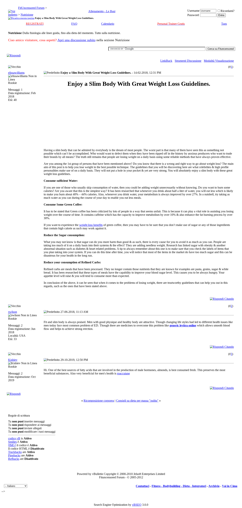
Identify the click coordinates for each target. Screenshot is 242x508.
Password (193, 15)
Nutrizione (27, 14)
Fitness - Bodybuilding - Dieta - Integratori (179, 486)
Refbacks (13, 458)
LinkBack (166, 60)
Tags (224, 23)
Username (193, 10)
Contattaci (142, 486)
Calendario (107, 23)
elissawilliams (16, 72)
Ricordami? (227, 10)
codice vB (14, 438)
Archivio (214, 486)
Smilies (12, 441)
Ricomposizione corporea (99, 400)
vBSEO (136, 504)
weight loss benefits (91, 225)
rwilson (12, 311)
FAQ (74, 23)
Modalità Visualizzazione (219, 60)
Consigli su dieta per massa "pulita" (137, 400)
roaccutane (123, 373)
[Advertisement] (77, 117)
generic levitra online (183, 325)
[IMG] (12, 445)
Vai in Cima (229, 486)
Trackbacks (15, 452)
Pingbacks (14, 455)
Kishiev (12, 359)
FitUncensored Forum (31, 7)
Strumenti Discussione (188, 60)
